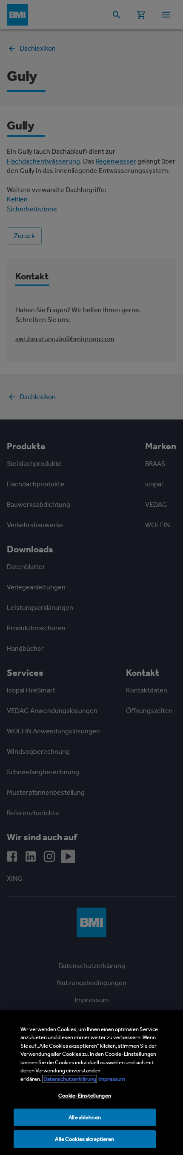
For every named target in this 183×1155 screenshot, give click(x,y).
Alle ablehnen (85, 1117)
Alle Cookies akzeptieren (84, 1139)
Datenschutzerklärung (69, 1079)
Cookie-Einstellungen (84, 1095)
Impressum (111, 1079)
